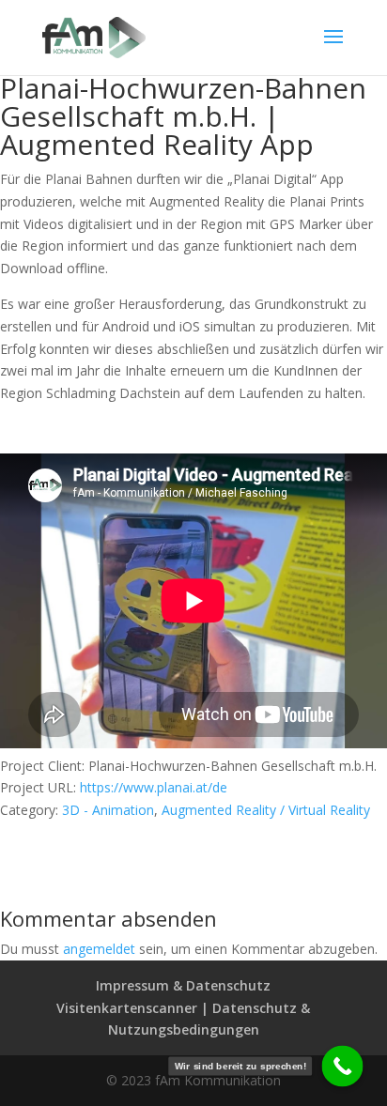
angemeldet (99, 949)
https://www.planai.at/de (153, 787)
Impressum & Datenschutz (183, 985)
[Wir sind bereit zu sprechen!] (343, 1066)
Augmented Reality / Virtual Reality (266, 810)
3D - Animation (108, 810)
